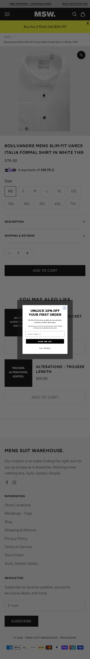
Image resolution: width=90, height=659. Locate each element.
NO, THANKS (45, 348)
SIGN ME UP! (45, 341)
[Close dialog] (64, 308)
